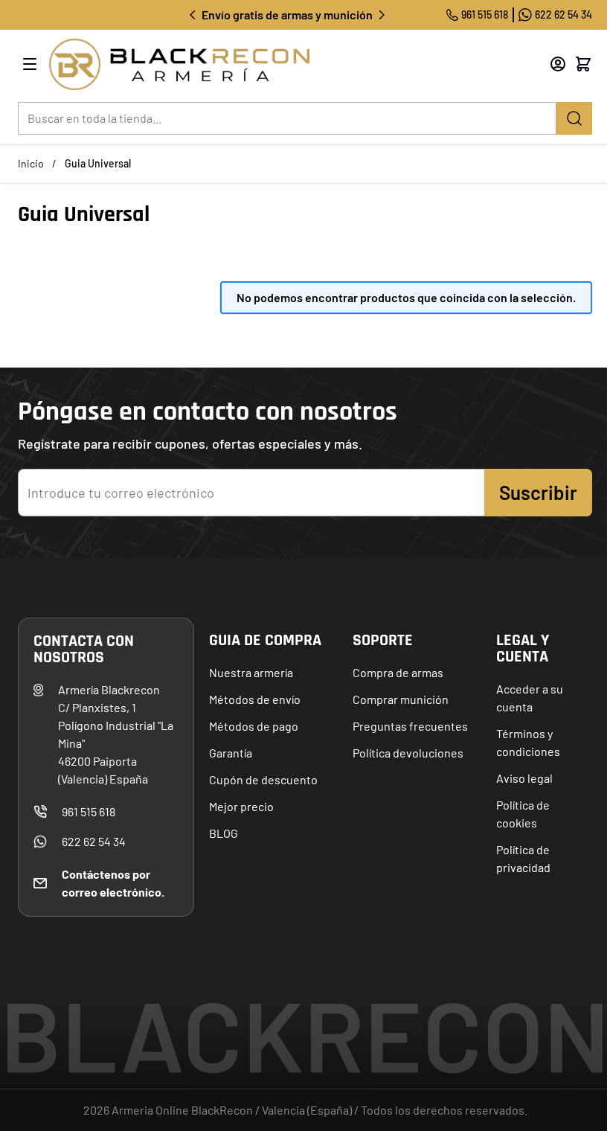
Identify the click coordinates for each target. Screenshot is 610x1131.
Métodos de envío (255, 699)
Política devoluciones (408, 753)
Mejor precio (241, 806)
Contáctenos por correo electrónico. (113, 883)
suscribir (538, 492)
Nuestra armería (251, 672)
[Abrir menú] (30, 64)
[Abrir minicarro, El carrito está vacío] (583, 64)
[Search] (574, 118)
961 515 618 (484, 14)
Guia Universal (98, 163)
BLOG (223, 833)
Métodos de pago (253, 726)
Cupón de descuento (263, 779)
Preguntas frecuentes (410, 726)
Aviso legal (524, 778)
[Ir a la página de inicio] (279, 64)
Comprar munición (401, 699)
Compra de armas (398, 672)
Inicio (31, 163)
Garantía (230, 753)
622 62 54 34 (563, 14)
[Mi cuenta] (558, 64)
